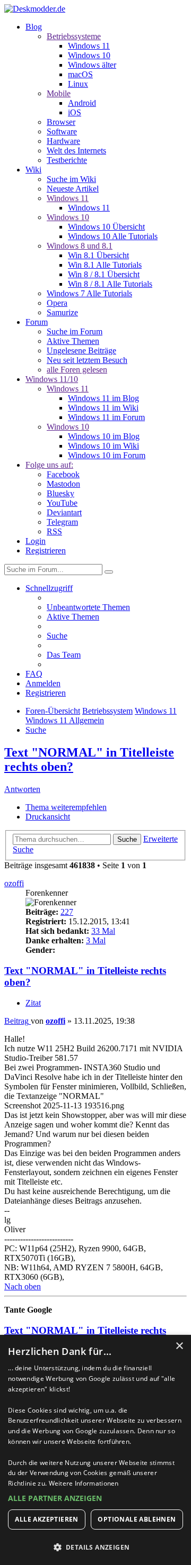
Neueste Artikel (73, 188)
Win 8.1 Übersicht (98, 255)
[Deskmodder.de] (34, 8)
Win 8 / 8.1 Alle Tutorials (110, 283)
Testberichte (67, 160)
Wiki (33, 169)
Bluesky (60, 493)
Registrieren (45, 550)
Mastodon (63, 483)
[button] (95, 1498)
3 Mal (96, 940)
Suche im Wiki (71, 179)
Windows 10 (89, 55)
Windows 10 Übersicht (106, 226)
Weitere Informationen (84, 1483)
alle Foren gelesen (77, 369)
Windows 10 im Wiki (103, 445)
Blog (33, 26)
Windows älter (92, 64)
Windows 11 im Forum (106, 417)
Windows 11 (89, 45)
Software (62, 131)
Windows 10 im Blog (104, 436)
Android (82, 102)
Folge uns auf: (49, 464)
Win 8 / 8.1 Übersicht (104, 274)
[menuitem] (88, 607)
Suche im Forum (74, 331)
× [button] (179, 1346)
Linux (78, 83)
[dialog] (95, 1450)
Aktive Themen (73, 340)
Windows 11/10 (51, 379)
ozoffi (14, 883)
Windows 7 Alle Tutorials (89, 293)
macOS (80, 74)
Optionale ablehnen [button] (137, 1519)
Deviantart (64, 512)
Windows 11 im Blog (103, 398)
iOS (74, 112)
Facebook (63, 474)
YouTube (62, 502)
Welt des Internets (76, 150)
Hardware (63, 141)
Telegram (62, 521)
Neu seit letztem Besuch (87, 360)
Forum (36, 321)
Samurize (62, 312)
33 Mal (103, 930)
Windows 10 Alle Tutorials (113, 236)
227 (66, 911)
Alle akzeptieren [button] (46, 1519)
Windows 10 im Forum (106, 455)
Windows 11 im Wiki (103, 407)
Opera (57, 302)
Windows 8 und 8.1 (79, 245)
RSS (54, 531)
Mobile (59, 93)
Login (35, 540)
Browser (61, 121)
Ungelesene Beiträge (81, 350)
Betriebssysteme (74, 36)
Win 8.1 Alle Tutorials (105, 264)
